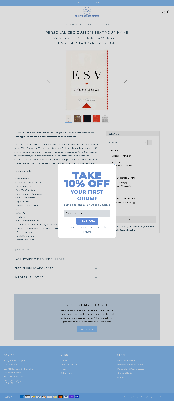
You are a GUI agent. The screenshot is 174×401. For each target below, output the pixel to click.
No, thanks (87, 232)
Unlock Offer (87, 221)
